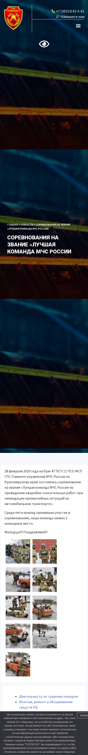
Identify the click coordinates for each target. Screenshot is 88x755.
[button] (78, 25)
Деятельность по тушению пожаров (48, 696)
